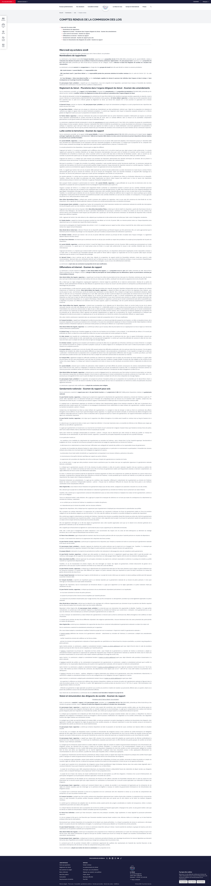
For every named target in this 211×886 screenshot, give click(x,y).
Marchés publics (64, 874)
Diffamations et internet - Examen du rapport (76, 35)
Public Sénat (86, 874)
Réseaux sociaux (22, 1)
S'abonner (196, 1)
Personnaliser (200, 881)
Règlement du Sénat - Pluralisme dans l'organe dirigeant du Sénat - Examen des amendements (89, 31)
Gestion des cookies (108, 884)
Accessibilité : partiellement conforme (83, 884)
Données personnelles (98, 884)
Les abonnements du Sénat (90, 867)
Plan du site (71, 884)
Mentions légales (63, 884)
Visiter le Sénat (87, 865)
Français (207, 1)
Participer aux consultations (90, 869)
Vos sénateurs (80, 6)
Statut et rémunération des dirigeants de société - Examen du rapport (83, 40)
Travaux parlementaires (66, 6)
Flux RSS (85, 879)
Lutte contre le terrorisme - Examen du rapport (76, 33)
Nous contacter (136, 879)
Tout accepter (183, 881)
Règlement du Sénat (65, 867)
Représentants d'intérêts (66, 879)
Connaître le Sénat (93, 6)
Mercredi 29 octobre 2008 (68, 27)
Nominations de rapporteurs (71, 29)
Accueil (61, 12)
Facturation (63, 877)
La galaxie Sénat (7, 1)
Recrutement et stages (66, 869)
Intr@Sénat (116, 884)
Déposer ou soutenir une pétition (92, 872)
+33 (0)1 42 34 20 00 (141, 877)
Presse (144, 6)
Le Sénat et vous (117, 6)
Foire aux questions (65, 865)
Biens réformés (64, 872)
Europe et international (132, 6)
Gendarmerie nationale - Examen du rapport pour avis (78, 37)
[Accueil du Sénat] (105, 7)
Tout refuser (192, 881)
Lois (75, 12)
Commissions (68, 12)
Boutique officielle (88, 877)
